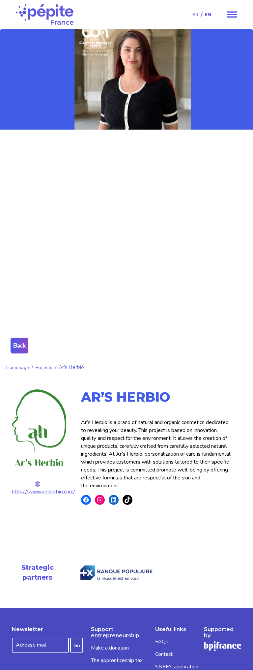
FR (195, 14)
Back (19, 346)
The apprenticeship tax (117, 660)
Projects (44, 367)
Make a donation (110, 648)
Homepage (17, 367)
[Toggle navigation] (232, 14)
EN (208, 14)
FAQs (161, 641)
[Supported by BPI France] (222, 646)
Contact (164, 654)
